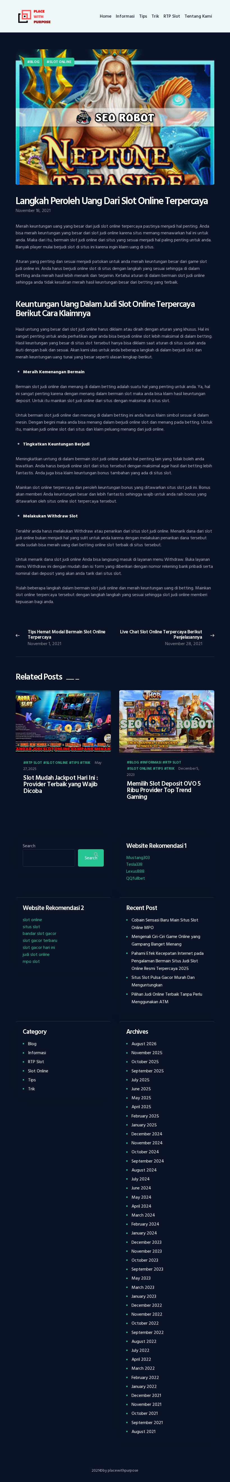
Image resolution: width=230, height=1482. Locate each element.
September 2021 (147, 1422)
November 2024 (147, 1143)
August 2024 (144, 1170)
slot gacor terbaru (40, 940)
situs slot (31, 926)
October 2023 (145, 1260)
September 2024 (148, 1161)
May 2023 (141, 1278)
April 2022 (141, 1359)
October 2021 (145, 1413)
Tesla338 (134, 864)
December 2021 (146, 1395)
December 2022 (147, 1305)
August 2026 (144, 1043)
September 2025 (148, 1071)
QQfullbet (135, 878)
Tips (75, 763)
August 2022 (144, 1341)
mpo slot (31, 961)
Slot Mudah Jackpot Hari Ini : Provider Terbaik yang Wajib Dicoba (60, 785)
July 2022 (141, 1350)
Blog (34, 62)
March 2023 (143, 1287)
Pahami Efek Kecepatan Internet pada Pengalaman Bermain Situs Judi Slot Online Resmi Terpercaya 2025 (168, 961)
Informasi (152, 762)
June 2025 (141, 1089)
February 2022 (145, 1377)
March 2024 (143, 1215)
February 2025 (145, 1116)
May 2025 (141, 1097)
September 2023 (147, 1269)
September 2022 (148, 1332)
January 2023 (144, 1296)
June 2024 (141, 1188)
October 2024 (145, 1152)
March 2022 (143, 1368)
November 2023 (147, 1251)
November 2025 (147, 1052)
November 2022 (147, 1314)
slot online (32, 919)
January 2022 (144, 1386)
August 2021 (143, 1431)
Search (29, 845)
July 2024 (141, 1179)
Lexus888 (135, 871)
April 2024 (141, 1206)
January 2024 (144, 1233)
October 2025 (145, 1061)
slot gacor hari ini (39, 947)
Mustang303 (138, 857)
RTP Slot (34, 763)
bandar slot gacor (39, 933)
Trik (86, 763)
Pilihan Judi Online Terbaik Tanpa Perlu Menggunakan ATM (167, 998)
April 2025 (141, 1106)
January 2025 (144, 1125)
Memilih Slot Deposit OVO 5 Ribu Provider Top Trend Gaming (164, 790)
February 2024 (145, 1224)
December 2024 (147, 1134)
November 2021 (146, 1404)
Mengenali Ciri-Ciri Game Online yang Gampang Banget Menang (166, 940)
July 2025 (141, 1080)
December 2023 (147, 1242)
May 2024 (141, 1197)
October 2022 (145, 1323)
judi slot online (36, 954)
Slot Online (60, 62)
